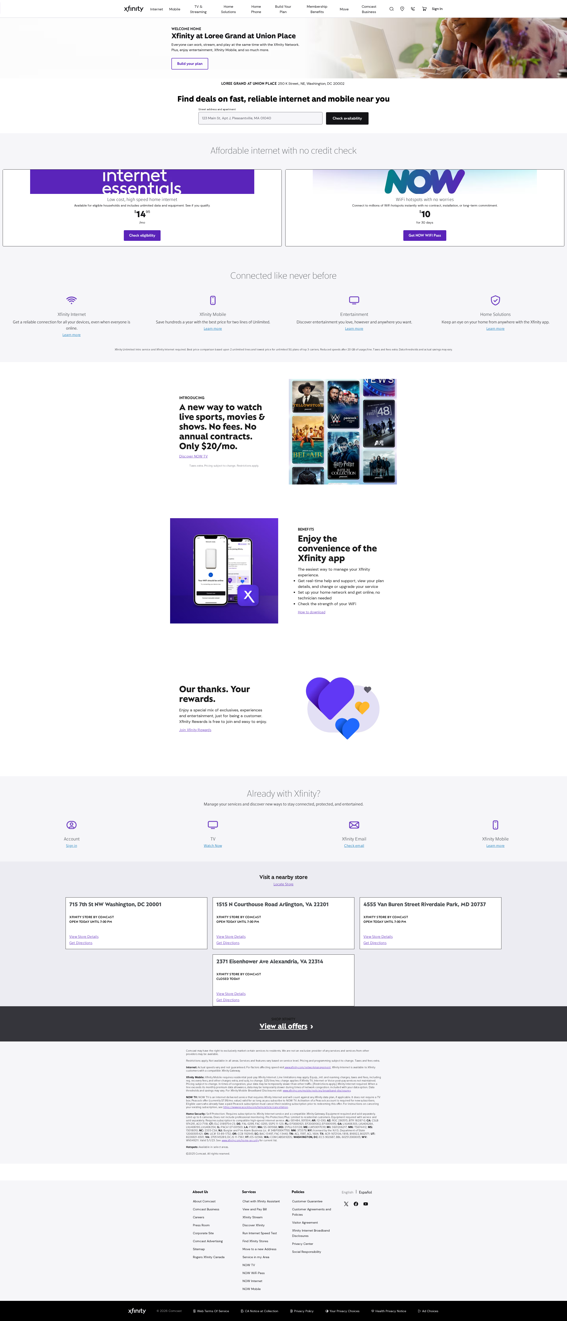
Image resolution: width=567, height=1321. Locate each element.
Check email (354, 846)
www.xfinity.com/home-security (240, 1140)
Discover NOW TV (193, 456)
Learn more (71, 335)
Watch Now (213, 846)
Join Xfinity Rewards (195, 730)
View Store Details (84, 937)
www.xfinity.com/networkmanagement (307, 1067)
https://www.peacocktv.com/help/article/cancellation (255, 1107)
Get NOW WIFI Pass (425, 235)
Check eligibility (142, 235)
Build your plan (189, 63)
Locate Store (284, 884)
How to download (311, 612)
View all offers (283, 1026)
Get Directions (80, 943)
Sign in (71, 846)
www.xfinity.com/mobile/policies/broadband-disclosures (317, 1090)
